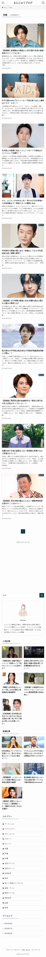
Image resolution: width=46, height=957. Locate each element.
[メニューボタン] (3, 3)
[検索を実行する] (41, 595)
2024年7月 (8, 928)
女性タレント (10, 868)
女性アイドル (10, 863)
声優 (6, 854)
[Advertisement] (23, 567)
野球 (6, 908)
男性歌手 (8, 898)
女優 (6, 858)
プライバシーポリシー (13, 950)
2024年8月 (8, 923)
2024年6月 (8, 933)
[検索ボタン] (43, 3)
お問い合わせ (26, 950)
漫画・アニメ (10, 888)
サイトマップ (35, 950)
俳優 (6, 849)
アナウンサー (10, 829)
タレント (8, 844)
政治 (6, 878)
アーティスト (10, 824)
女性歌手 (8, 873)
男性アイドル (10, 893)
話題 (6, 903)
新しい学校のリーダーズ (14, 883)
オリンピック (10, 834)
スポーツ (8, 839)
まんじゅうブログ (23, 3)
